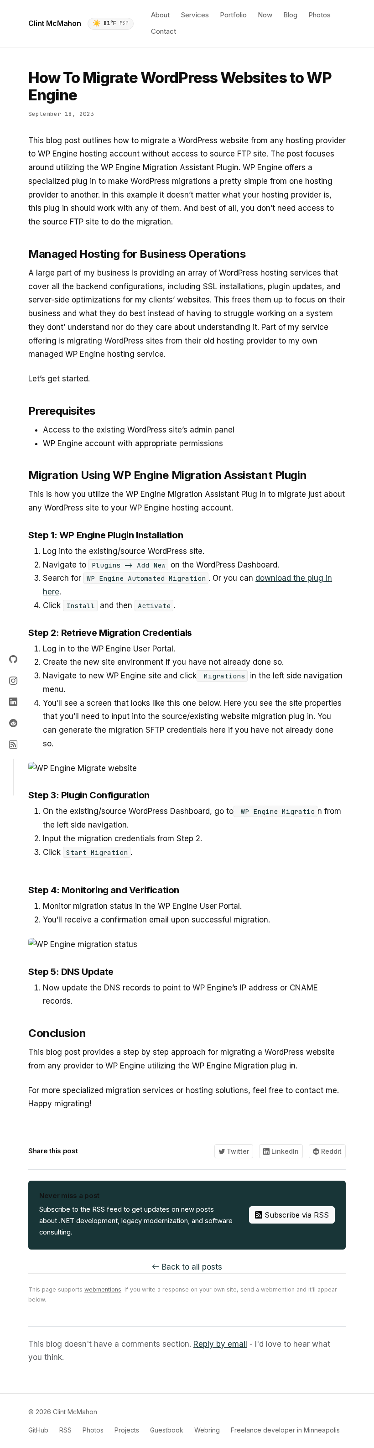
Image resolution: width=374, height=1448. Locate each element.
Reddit (330, 1151)
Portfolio (233, 14)
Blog (290, 14)
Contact (163, 31)
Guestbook (166, 1430)
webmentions (102, 1289)
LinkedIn (284, 1151)
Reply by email (220, 1344)
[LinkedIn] (13, 702)
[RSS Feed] (13, 745)
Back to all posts (191, 1266)
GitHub (38, 1430)
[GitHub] (13, 660)
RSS (65, 1430)
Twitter (237, 1151)
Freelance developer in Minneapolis (285, 1430)
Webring (207, 1430)
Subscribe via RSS (295, 1214)
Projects (126, 1430)
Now (265, 14)
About (160, 14)
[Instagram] (13, 681)
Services (195, 14)
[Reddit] (13, 723)
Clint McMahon (54, 23)
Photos (319, 14)
